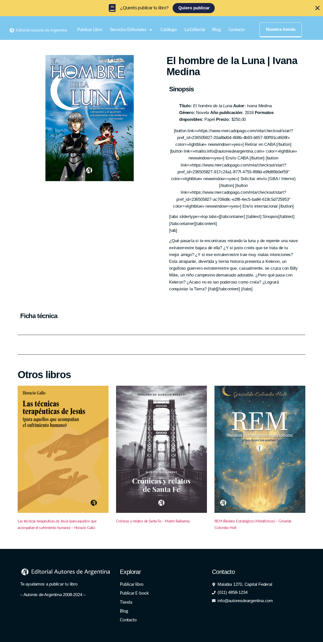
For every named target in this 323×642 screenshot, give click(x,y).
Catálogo (168, 29)
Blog (216, 29)
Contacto (236, 29)
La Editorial (194, 29)
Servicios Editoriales (128, 29)
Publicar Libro (89, 29)
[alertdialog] (161, 8)
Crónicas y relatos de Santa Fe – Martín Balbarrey (153, 521)
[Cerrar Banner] (317, 8)
